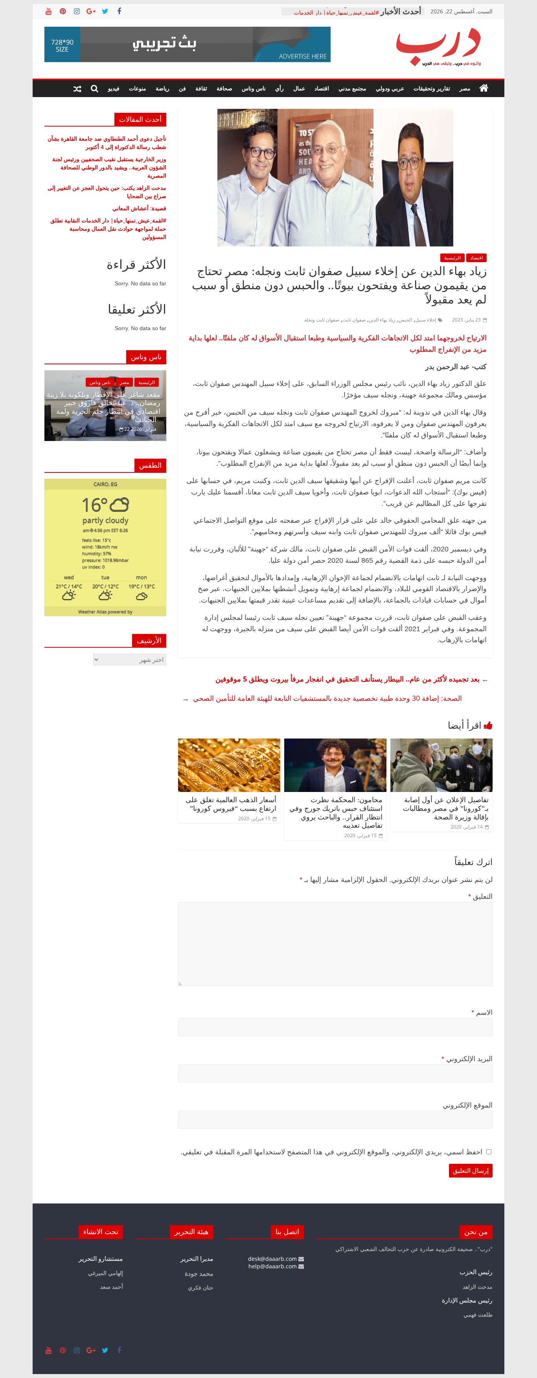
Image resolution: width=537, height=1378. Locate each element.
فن (182, 88)
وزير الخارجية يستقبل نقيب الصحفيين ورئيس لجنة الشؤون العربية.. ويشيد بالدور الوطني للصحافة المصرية (109, 167)
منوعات (137, 88)
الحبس (405, 319)
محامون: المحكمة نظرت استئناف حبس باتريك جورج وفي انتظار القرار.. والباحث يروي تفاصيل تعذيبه (336, 812)
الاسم (482, 1012)
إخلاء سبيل (425, 319)
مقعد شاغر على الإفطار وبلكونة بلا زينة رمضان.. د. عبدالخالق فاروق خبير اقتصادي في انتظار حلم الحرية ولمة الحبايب (103, 407)
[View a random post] (77, 88)
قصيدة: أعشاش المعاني (352, 11)
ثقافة (201, 88)
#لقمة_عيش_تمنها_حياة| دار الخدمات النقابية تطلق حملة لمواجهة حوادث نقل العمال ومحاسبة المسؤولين (108, 229)
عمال (299, 88)
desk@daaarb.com (273, 1258)
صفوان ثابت (354, 319)
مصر (465, 88)
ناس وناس (254, 88)
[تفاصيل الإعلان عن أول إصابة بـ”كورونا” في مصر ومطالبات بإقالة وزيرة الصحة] (441, 743)
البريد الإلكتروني (467, 1059)
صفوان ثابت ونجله (321, 319)
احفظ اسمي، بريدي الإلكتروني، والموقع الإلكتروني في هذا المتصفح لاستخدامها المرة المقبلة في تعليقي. (331, 1152)
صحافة (224, 88)
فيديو (114, 88)
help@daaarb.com (273, 1266)
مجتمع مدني (352, 88)
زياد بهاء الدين (382, 319)
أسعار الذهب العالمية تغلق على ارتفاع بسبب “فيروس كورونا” (231, 804)
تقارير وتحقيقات (432, 88)
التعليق (480, 896)
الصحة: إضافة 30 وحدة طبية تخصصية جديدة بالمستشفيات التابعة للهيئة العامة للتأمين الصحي (322, 698)
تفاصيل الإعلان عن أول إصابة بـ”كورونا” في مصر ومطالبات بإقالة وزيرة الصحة (446, 808)
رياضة (162, 88)
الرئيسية (452, 257)
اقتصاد (321, 88)
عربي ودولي (390, 88)
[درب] (484, 88)
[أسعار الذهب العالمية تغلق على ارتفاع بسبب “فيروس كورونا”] (229, 743)
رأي (279, 88)
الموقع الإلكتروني (468, 1105)
